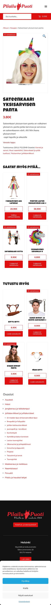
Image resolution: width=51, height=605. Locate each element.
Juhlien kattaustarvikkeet (17, 425)
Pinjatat (10, 452)
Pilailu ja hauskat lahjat (16, 477)
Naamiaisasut (11, 468)
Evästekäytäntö (24, 602)
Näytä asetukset (25, 595)
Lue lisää (26, 559)
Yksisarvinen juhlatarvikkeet (22, 153)
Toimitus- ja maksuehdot (25, 525)
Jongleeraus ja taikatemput (17, 408)
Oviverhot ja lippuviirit (15, 448)
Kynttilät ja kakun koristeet (17, 437)
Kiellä (25, 588)
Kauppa (13, 28)
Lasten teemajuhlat (14, 440)
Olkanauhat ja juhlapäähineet (19, 444)
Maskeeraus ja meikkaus (16, 464)
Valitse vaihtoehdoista (14, 216)
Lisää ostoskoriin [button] (14, 334)
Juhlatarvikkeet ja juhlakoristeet (19, 413)
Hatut (7, 404)
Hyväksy (25, 581)
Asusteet (9, 399)
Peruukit (9, 473)
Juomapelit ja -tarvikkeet (17, 429)
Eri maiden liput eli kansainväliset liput (22, 418)
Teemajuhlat (12, 459)
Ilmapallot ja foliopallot (16, 421)
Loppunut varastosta (37, 216)
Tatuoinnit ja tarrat (14, 455)
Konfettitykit (12, 433)
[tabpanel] (25, 61)
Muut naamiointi (16, 150)
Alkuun (6, 28)
